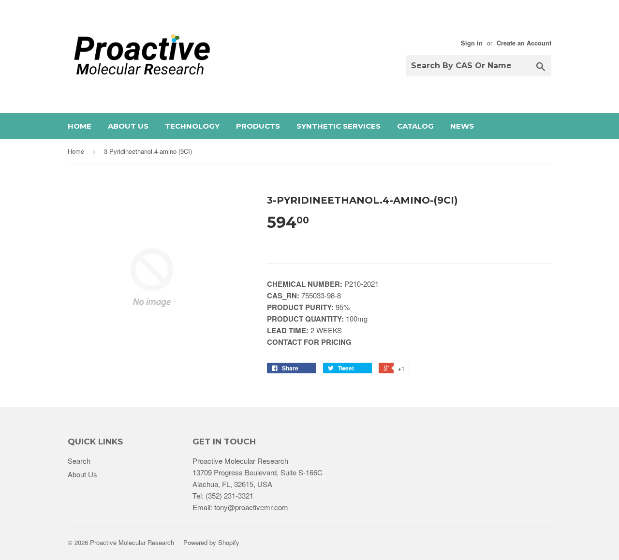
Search (79, 461)
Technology (192, 126)
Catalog (415, 126)
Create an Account (524, 43)
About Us (128, 126)
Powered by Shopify (211, 542)
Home (79, 126)
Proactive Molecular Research (132, 542)
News (462, 126)
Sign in (472, 43)
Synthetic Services (338, 126)
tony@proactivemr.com (251, 507)
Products (258, 126)
